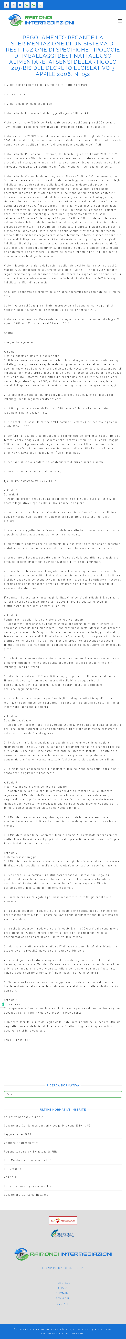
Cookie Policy (74, 1268)
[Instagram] (13, 5)
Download (63, 1298)
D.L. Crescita (12, 1168)
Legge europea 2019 (17, 1134)
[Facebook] (6, 5)
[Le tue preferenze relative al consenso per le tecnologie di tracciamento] (3, 1004)
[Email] (20, 5)
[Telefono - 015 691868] (27, 5)
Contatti (63, 1303)
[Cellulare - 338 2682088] (33, 5)
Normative (63, 1293)
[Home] (41, 25)
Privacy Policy (52, 1268)
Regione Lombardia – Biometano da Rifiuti (32, 1151)
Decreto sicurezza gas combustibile (28, 1186)
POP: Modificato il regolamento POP (27, 1160)
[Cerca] (118, 1093)
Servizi (63, 1288)
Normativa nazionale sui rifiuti (24, 1117)
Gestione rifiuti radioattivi (21, 1142)
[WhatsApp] (40, 5)
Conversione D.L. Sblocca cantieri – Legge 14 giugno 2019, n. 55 (47, 1125)
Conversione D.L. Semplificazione (26, 1194)
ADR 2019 (10, 1177)
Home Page (63, 1283)
